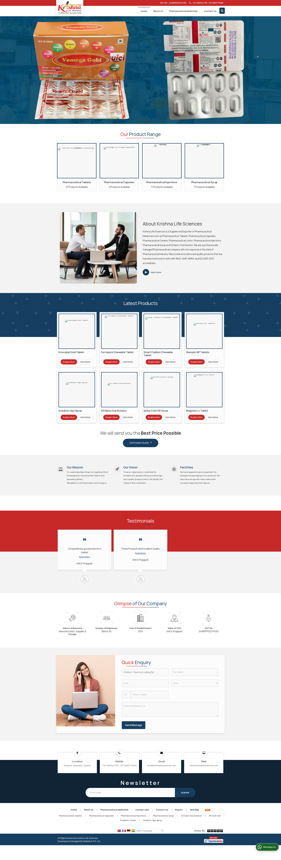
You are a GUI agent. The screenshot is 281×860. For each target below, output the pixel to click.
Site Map (194, 809)
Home (144, 11)
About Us (158, 11)
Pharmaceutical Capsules (119, 182)
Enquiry (179, 809)
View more (156, 272)
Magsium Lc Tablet (197, 410)
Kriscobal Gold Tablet (71, 352)
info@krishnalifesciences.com (161, 765)
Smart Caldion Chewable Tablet (158, 353)
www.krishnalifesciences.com (204, 765)
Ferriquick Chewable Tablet (117, 352)
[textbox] (145, 672)
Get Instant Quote (139, 442)
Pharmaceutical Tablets (77, 182)
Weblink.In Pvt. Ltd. (92, 841)
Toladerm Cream (128, 820)
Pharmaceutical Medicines (183, 11)
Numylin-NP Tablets (197, 352)
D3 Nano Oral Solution (114, 410)
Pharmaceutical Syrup (204, 182)
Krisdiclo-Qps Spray (70, 410)
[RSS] (207, 809)
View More (85, 361)
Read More (84, 556)
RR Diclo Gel (215, 815)
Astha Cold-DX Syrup (156, 410)
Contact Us (210, 11)
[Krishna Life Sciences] (70, 7)
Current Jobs (142, 809)
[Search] (222, 11)
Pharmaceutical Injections (161, 182)
